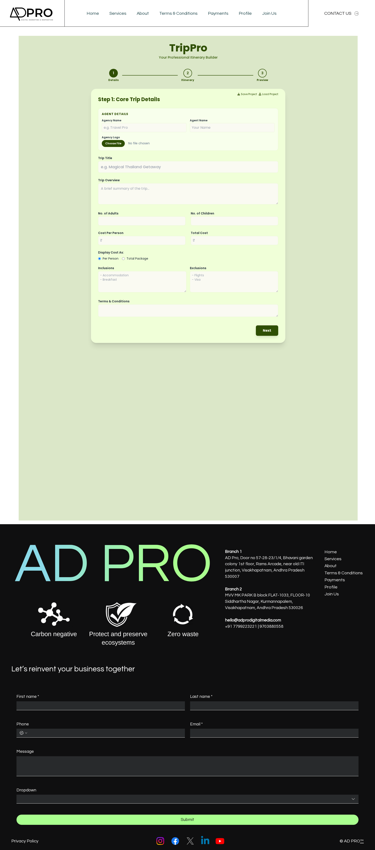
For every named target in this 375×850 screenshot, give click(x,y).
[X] (190, 841)
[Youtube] (220, 841)
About (330, 565)
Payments (334, 580)
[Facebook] (175, 841)
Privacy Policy (24, 841)
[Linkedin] (205, 841)
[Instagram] (160, 841)
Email (196, 724)
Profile (330, 587)
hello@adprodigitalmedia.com (253, 620)
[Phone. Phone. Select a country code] (23, 733)
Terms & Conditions (343, 573)
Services (332, 559)
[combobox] (187, 799)
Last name (201, 696)
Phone (22, 724)
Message (25, 751)
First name (27, 696)
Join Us (331, 594)
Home (330, 552)
